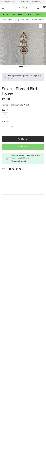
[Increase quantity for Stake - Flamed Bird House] (12, 126)
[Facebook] (9, 168)
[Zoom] (40, 26)
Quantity (5, 121)
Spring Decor (19, 20)
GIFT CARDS (17, 14)
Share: (4, 169)
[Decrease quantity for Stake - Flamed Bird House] (4, 126)
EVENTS (28, 14)
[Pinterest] (13, 168)
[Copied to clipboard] (20, 168)
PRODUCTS (6, 14)
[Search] (38, 8)
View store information (19, 161)
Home (4, 20)
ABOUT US (38, 14)
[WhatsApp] (16, 168)
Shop (10, 20)
